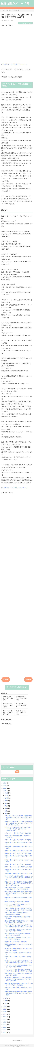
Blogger (20, 1040)
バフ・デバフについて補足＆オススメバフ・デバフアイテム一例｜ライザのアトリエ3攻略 (19, 970)
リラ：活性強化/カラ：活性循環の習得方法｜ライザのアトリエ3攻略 (18, 934)
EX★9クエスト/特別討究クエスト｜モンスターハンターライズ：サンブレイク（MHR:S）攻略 (18, 829)
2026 (5, 783)
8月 (6, 803)
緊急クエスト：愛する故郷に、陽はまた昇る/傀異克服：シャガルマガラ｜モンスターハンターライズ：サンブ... (19, 883)
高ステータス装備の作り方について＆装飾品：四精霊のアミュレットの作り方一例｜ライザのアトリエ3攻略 (19, 979)
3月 (6, 998)
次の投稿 (5, 679)
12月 (6, 793)
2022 (5, 1006)
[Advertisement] (17, 43)
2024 (5, 788)
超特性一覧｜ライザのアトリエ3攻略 (16, 941)
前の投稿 (28, 679)
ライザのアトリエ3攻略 (25, 23)
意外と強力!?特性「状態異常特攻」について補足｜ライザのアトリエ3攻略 (19, 921)
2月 (6, 1000)
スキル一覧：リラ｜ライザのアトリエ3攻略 (18, 853)
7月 (6, 806)
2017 (5, 1019)
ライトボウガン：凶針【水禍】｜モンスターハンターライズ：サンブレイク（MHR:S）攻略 (19, 877)
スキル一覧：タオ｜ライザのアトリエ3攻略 (18, 864)
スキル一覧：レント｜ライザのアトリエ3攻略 (18, 867)
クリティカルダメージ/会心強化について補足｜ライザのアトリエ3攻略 (18, 930)
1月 (6, 1003)
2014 (5, 1027)
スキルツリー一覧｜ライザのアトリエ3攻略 (18, 833)
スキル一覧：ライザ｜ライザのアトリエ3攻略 (18, 873)
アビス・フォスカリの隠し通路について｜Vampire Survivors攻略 (17, 905)
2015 (5, 1024)
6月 (6, 808)
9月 (6, 800)
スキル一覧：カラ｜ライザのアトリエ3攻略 (18, 840)
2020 (5, 1011)
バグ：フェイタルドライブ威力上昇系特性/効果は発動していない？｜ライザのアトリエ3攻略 (18, 817)
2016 (5, 1022)
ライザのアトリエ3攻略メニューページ (14, 64)
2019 (5, 1014)
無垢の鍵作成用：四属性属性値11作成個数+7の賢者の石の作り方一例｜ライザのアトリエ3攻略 (19, 993)
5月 (6, 811)
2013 (5, 1029)
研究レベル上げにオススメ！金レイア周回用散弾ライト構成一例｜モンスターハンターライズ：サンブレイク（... (19, 823)
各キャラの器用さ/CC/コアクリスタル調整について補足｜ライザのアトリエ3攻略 (18, 888)
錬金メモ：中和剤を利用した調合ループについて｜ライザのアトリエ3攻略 (19, 984)
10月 (6, 798)
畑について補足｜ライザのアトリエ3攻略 (17, 901)
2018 (5, 1017)
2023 (5, 790)
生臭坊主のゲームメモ (15, 3)
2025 (5, 785)
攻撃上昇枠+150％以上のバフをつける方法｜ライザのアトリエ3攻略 (18, 938)
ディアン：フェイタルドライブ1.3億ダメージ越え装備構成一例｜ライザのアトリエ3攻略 (18, 961)
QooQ (19, 1046)
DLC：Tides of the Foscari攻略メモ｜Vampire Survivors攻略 (16, 913)
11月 (6, 795)
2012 (5, 1032)
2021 (5, 1009)
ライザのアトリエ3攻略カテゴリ (17, 687)
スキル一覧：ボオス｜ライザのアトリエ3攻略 (18, 850)
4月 (6, 813)
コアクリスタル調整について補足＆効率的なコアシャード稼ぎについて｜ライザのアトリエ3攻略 (19, 893)
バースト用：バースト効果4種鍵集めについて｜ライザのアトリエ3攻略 (18, 966)
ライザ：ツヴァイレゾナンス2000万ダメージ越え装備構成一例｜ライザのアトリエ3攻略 (18, 925)
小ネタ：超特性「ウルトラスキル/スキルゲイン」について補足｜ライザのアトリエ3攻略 (18, 909)
